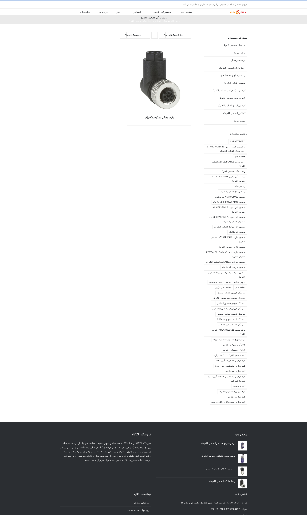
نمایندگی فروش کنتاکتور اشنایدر (231, 314)
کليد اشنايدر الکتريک (236, 355)
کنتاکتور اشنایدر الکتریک (234, 113)
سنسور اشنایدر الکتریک (234, 83)
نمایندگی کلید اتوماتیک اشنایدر (232, 325)
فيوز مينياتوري (215, 282)
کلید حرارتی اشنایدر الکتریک (232, 98)
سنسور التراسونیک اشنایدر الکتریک (229, 227)
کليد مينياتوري (239, 386)
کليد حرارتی (218, 355)
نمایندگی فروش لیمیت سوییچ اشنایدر (228, 309)
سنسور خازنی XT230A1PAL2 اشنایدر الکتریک (228, 239)
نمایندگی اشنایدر (141, 502)
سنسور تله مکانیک (237, 232)
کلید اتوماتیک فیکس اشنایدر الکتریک (228, 90)
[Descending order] (154, 35)
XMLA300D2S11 (237, 141)
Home (175, 21)
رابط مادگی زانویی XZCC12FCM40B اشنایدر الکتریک (228, 179)
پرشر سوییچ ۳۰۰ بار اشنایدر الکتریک (229, 339)
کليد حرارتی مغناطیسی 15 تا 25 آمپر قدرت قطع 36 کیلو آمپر (226, 379)
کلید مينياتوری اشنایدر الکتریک (231, 105)
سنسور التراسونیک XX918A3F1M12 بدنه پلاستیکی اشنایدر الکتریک (227, 219)
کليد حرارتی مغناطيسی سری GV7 (230, 366)
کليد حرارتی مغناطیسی (235, 371)
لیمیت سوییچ (239, 120)
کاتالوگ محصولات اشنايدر (234, 345)
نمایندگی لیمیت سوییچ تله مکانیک (230, 319)
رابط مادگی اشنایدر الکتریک (159, 117)
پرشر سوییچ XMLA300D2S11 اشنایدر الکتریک (228, 332)
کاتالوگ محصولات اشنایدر (234, 350)
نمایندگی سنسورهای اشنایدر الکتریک (229, 298)
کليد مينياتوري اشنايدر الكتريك (232, 391)
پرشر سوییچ (239, 52)
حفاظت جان (239, 156)
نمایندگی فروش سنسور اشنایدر (231, 303)
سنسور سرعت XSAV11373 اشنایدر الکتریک (225, 262)
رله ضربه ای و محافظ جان (232, 75)
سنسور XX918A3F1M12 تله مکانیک (229, 202)
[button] (70, 12)
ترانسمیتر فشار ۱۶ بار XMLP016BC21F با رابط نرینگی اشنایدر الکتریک (226, 149)
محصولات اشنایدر (162, 21)
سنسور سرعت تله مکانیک (233, 267)
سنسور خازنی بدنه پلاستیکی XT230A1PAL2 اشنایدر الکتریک (225, 254)
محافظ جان (240, 287)
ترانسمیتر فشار (238, 60)
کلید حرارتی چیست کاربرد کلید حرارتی (228, 402)
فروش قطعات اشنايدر (235, 282)
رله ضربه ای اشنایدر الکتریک (232, 192)
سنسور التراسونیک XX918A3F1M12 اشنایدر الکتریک (229, 209)
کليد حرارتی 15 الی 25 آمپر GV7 (230, 361)
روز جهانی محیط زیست (138, 510)
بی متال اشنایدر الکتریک (234, 45)
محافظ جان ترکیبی (223, 287)
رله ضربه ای (239, 186)
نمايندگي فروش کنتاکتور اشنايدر (231, 293)
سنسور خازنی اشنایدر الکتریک (232, 247)
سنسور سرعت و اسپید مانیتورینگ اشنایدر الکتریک (226, 275)
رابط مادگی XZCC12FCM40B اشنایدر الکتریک (228, 164)
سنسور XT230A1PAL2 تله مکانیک (230, 197)
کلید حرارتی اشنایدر (236, 397)
